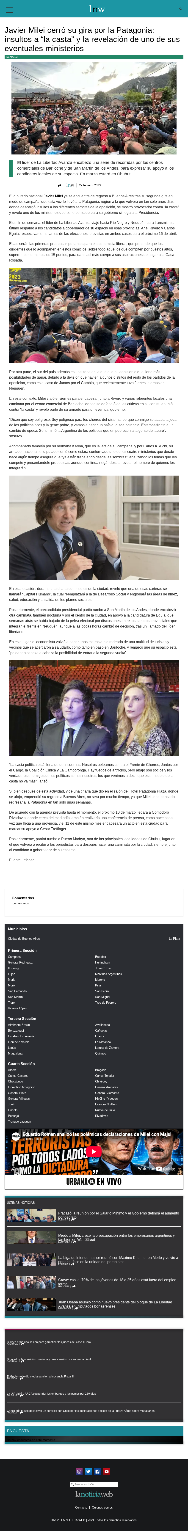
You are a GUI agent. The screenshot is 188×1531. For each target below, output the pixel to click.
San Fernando (17, 991)
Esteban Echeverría (21, 1036)
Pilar (98, 985)
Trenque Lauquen (19, 1121)
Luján (11, 974)
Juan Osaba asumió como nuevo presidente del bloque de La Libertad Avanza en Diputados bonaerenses (115, 1304)
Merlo (11, 979)
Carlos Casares (18, 1075)
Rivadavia (101, 1116)
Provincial (64, 1309)
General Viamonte (107, 1093)
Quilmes (100, 1053)
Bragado (100, 1070)
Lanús (12, 1047)
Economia (64, 1242)
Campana (14, 956)
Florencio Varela (18, 1042)
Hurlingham (102, 962)
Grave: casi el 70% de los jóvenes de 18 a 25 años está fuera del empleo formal (117, 1282)
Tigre (11, 1002)
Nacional (12, 57)
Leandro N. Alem (106, 1104)
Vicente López (17, 1008)
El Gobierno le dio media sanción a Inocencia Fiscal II (40, 1376)
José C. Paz (103, 968)
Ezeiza (99, 1036)
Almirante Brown (19, 1025)
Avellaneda (102, 1025)
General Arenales (106, 1087)
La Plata (174, 938)
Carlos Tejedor (104, 1075)
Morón (12, 985)
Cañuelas (101, 1030)
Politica (63, 1220)
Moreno (100, 979)
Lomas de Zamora (107, 1047)
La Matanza (103, 1042)
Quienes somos (102, 1507)
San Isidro (102, 991)
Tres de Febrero (105, 1002)
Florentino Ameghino (21, 1087)
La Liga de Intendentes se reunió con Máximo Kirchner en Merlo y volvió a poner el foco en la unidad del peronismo (118, 1260)
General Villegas (19, 1098)
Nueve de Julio (105, 1110)
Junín (11, 1104)
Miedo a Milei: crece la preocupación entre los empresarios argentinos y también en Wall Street (116, 1238)
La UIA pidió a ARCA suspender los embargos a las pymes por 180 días (51, 1393)
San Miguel (102, 997)
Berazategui (16, 1030)
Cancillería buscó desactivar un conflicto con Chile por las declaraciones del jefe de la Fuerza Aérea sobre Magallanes (81, 1411)
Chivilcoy (101, 1081)
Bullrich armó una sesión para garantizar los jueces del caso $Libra (49, 1342)
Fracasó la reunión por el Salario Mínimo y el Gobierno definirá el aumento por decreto (118, 1215)
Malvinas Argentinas (108, 974)
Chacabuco (15, 1081)
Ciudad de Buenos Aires (24, 938)
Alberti (12, 1070)
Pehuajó (13, 1116)
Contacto (81, 1507)
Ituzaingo (14, 968)
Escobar (100, 956)
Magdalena (15, 1053)
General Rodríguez (20, 962)
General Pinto (17, 1093)
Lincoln (12, 1110)
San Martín (15, 997)
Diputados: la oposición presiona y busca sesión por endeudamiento (49, 1359)
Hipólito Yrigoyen (106, 1098)
